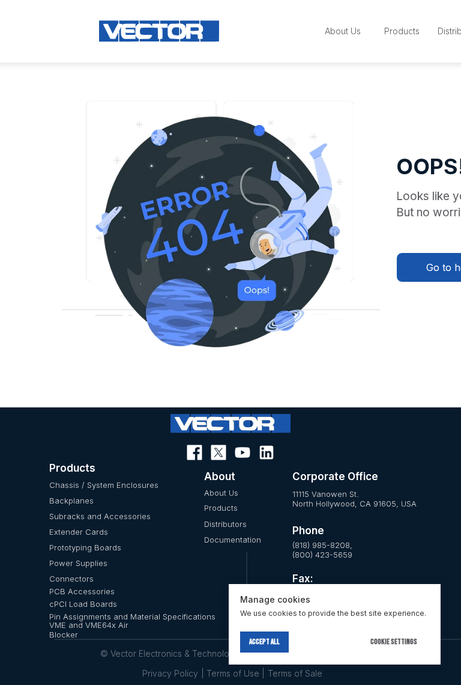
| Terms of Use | (233, 673)
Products (221, 508)
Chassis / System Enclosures (103, 485)
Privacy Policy (170, 673)
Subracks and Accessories (100, 516)
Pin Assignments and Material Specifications (132, 616)
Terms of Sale (295, 673)
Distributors (225, 524)
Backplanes (71, 500)
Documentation (232, 539)
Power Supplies (78, 563)
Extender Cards (78, 532)
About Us (221, 493)
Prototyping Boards (85, 547)
